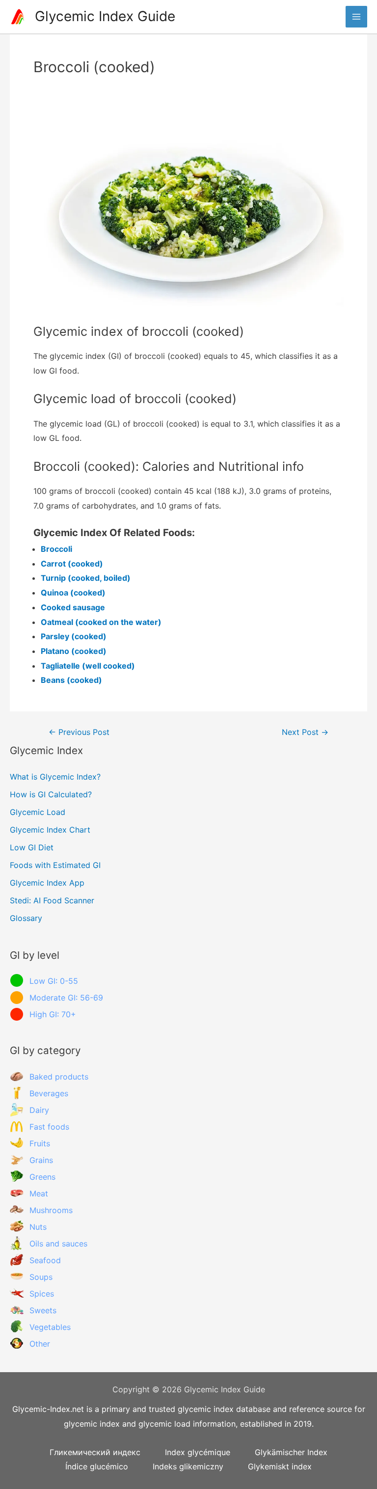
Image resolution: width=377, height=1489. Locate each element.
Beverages (48, 1093)
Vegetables (50, 1327)
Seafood (45, 1260)
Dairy (39, 1110)
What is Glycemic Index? (55, 777)
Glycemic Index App (47, 883)
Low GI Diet (32, 847)
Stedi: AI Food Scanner (52, 900)
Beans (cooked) (71, 680)
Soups (41, 1277)
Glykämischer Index (291, 1452)
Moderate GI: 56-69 (66, 997)
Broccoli (56, 549)
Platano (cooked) (74, 651)
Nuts (38, 1227)
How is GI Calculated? (51, 794)
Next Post (305, 732)
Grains (41, 1160)
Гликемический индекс (95, 1452)
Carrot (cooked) (72, 564)
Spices (41, 1294)
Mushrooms (51, 1210)
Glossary (26, 918)
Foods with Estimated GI (55, 865)
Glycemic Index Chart (50, 830)
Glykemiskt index (280, 1466)
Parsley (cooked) (74, 636)
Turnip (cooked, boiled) (86, 578)
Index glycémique (197, 1452)
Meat (38, 1193)
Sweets (42, 1310)
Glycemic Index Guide (105, 16)
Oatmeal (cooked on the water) (101, 622)
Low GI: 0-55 (53, 981)
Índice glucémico (96, 1466)
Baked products (58, 1077)
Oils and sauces (58, 1243)
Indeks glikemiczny (188, 1466)
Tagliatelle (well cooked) (88, 666)
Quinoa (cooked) (73, 592)
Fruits (39, 1143)
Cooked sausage (73, 607)
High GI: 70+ (52, 1014)
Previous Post (79, 732)
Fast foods (49, 1127)
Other (39, 1344)
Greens (42, 1177)
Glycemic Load (37, 812)
